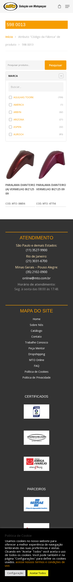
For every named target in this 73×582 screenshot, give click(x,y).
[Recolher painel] (61, 75)
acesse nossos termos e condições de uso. (35, 563)
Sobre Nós (36, 325)
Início (9, 37)
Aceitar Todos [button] (38, 573)
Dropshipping (36, 354)
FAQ (36, 366)
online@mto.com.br (36, 278)
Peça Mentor (36, 348)
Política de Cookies (36, 371)
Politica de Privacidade (36, 377)
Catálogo (36, 331)
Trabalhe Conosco (36, 342)
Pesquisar (55, 65)
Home (36, 319)
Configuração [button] (15, 573)
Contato (36, 336)
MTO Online (36, 360)
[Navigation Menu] (67, 6)
